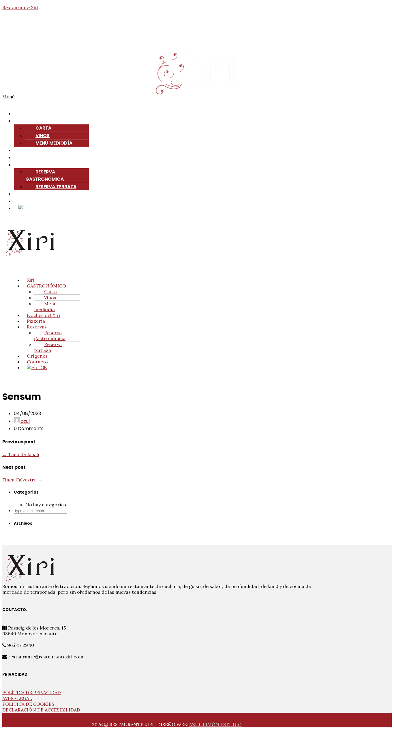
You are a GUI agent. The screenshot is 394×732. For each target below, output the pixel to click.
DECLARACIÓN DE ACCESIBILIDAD (41, 710)
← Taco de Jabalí (20, 454)
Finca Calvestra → (22, 480)
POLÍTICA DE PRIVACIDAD (31, 692)
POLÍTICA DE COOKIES (28, 704)
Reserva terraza (55, 186)
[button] (197, 99)
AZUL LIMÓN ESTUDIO (215, 724)
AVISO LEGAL (17, 698)
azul (25, 421)
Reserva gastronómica (44, 175)
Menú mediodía (45, 306)
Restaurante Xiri (20, 7)
